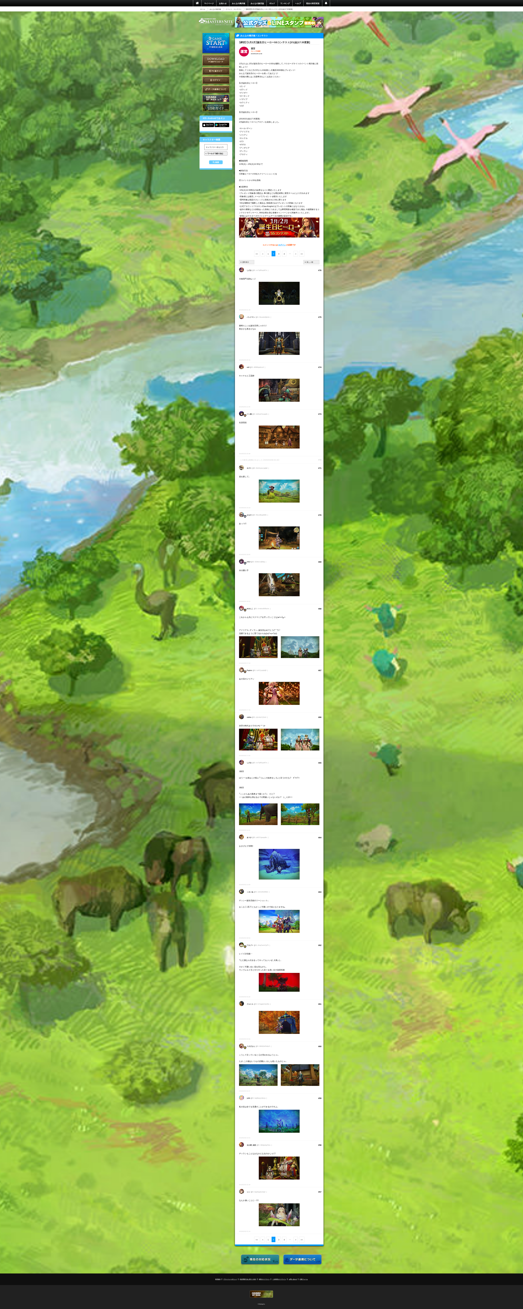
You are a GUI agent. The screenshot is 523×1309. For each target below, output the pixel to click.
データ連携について (215, 89)
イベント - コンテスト (234, 9)
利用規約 (218, 1279)
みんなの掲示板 (238, 3)
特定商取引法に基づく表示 (248, 1279)
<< (257, 253)
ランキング (285, 3)
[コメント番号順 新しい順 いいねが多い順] (311, 262)
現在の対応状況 (313, 3)
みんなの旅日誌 (257, 3)
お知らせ (223, 3)
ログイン (215, 80)
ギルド (272, 3)
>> (302, 253)
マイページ (209, 3)
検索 (217, 162)
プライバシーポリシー (230, 1279)
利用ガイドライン (264, 1279)
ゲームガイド (215, 107)
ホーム (202, 9)
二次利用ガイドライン (279, 1279)
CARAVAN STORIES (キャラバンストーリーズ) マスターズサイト (216, 21)
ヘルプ (298, 3)
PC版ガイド (215, 71)
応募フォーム (304, 1279)
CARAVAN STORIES (261, 1294)
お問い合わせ (293, 1279)
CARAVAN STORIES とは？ (215, 98)
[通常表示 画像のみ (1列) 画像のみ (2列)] (246, 262)
